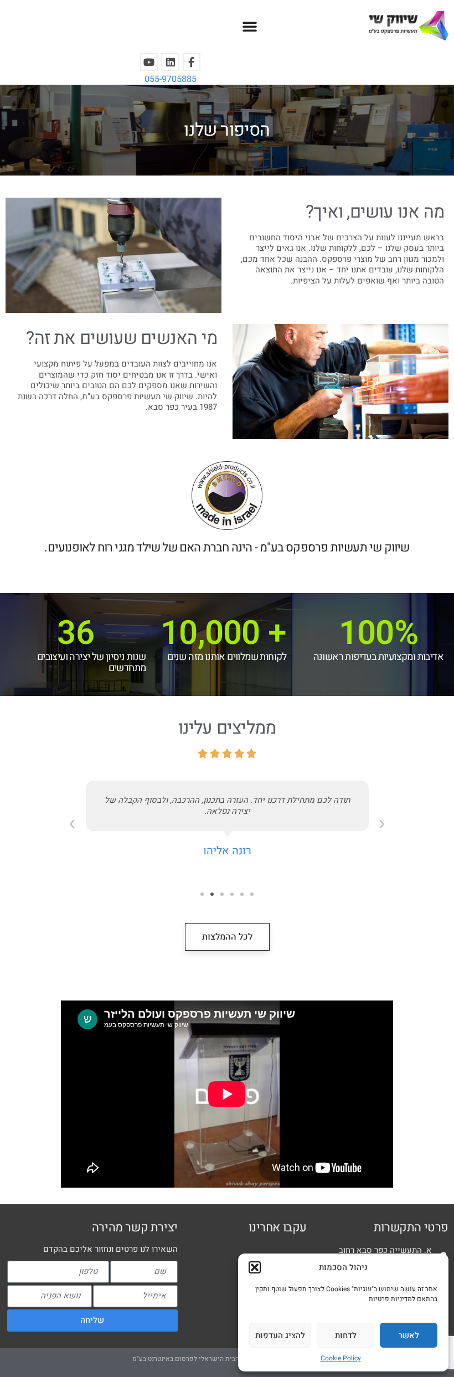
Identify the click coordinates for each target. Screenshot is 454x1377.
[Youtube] (149, 62)
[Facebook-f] (191, 62)
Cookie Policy (341, 1358)
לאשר (409, 1335)
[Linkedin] (170, 62)
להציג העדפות (280, 1335)
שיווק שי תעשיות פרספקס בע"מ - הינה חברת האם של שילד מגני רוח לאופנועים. (226, 547)
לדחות (346, 1335)
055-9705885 (171, 79)
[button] (254, 1267)
